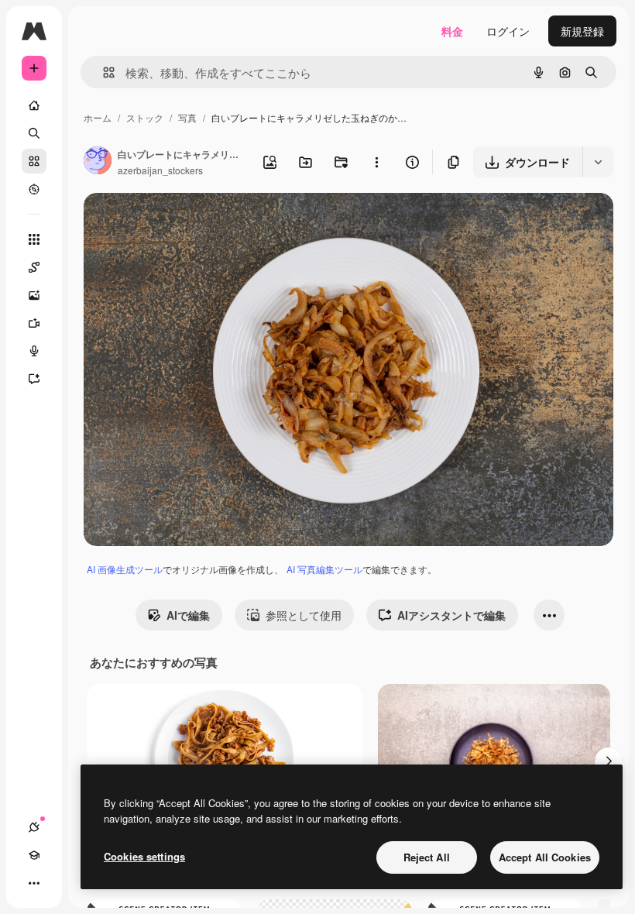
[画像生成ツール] (34, 295)
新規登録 (582, 31)
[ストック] (34, 161)
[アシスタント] (34, 378)
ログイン (508, 31)
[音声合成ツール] (34, 350)
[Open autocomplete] (102, 72)
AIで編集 (188, 615)
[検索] (34, 133)
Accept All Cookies (545, 857)
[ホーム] (34, 105)
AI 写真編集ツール (324, 569)
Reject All (426, 857)
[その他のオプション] (376, 161)
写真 (187, 117)
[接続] (34, 827)
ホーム (98, 117)
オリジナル (190, 223)
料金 (452, 31)
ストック (144, 117)
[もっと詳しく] (34, 189)
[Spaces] (34, 267)
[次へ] (609, 761)
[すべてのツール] (34, 239)
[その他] (34, 883)
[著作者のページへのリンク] (98, 161)
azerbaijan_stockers (160, 170)
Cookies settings (144, 856)
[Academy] (34, 855)
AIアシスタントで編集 (451, 615)
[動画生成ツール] (34, 323)
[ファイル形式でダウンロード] (597, 161)
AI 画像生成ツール (125, 569)
